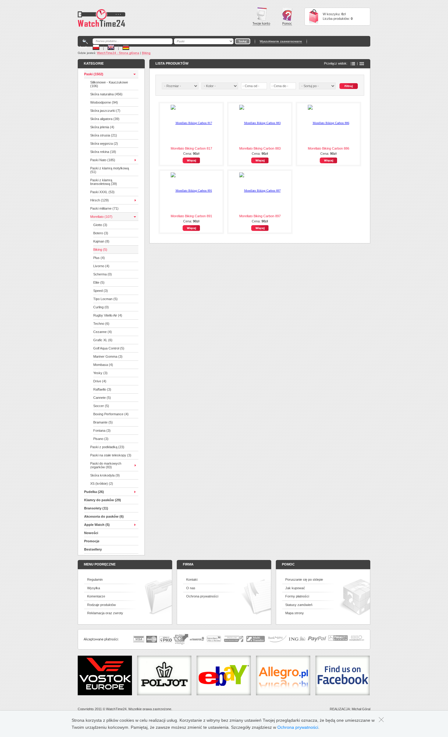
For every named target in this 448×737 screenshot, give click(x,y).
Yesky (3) (100, 373)
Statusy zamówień (298, 605)
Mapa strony (294, 613)
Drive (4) (99, 381)
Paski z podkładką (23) (107, 447)
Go (242, 41)
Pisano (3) (100, 439)
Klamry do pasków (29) (102, 500)
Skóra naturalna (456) (106, 94)
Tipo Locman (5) (105, 299)
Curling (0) (101, 307)
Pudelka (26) (94, 492)
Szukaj (349, 86)
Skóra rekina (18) (103, 152)
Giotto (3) (100, 225)
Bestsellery (93, 549)
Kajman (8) (101, 241)
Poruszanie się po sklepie (304, 579)
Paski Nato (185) (102, 160)
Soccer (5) (101, 406)
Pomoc (287, 17)
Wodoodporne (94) (104, 102)
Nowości (91, 533)
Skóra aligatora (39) (104, 119)
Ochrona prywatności (202, 596)
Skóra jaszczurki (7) (105, 110)
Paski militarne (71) (104, 208)
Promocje (91, 541)
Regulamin (95, 579)
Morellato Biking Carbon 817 (191, 148)
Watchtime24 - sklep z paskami (101, 18)
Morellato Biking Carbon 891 (191, 216)
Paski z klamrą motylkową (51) (109, 170)
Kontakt (191, 579)
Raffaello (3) (102, 389)
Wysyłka (93, 588)
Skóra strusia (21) (103, 135)
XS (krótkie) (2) (101, 483)
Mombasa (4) (103, 365)
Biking (146, 53)
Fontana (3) (102, 430)
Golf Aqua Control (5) (108, 348)
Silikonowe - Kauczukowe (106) (109, 84)
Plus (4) (99, 258)
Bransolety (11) (96, 508)
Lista (352, 63)
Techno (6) (101, 323)
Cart (313, 16)
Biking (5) (100, 249)
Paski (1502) (93, 74)
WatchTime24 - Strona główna (118, 53)
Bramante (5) (103, 422)
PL (96, 47)
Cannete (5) (102, 397)
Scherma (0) (102, 274)
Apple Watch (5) (97, 524)
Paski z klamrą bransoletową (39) (103, 182)
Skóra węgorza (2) (104, 143)
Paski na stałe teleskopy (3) (110, 455)
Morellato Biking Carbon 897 (260, 216)
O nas (190, 588)
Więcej (191, 160)
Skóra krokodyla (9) (105, 475)
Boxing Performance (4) (111, 414)
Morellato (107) (101, 216)
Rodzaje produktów (101, 605)
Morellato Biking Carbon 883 (260, 148)
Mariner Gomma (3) (108, 356)
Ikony (361, 63)
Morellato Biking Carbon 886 (328, 148)
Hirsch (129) (99, 200)
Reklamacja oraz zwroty (105, 613)
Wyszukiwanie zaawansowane (281, 41)
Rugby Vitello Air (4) (107, 315)
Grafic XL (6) (102, 340)
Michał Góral (361, 709)
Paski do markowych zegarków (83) (105, 465)
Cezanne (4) (102, 332)
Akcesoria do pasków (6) (104, 516)
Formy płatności (297, 596)
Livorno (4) (101, 266)
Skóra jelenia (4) (102, 127)
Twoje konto (261, 16)
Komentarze (96, 596)
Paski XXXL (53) (102, 192)
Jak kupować (295, 588)
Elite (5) (99, 282)
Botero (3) (100, 233)
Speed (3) (100, 290)
